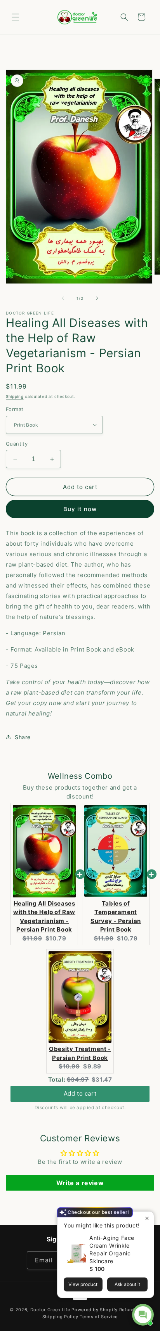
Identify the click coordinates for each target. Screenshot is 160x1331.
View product (82, 1284)
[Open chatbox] (143, 1315)
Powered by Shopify (94, 1309)
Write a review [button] (80, 1183)
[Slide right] (97, 298)
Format (14, 409)
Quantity (17, 444)
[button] (15, 17)
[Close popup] (147, 1218)
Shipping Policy (60, 1316)
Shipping (15, 396)
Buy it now (80, 509)
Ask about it (127, 1284)
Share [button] (23, 737)
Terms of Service (99, 1316)
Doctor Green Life (50, 1309)
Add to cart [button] (80, 1093)
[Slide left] (62, 298)
